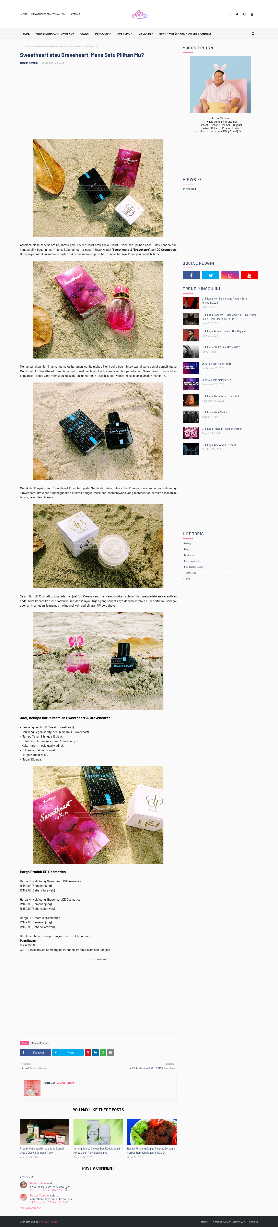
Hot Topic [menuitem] (123, 33)
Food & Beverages (193, 566)
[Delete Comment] (66, 1190)
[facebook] (230, 14)
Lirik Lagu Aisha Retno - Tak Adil (220, 396)
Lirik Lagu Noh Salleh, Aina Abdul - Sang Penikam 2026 (224, 300)
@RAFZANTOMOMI (48, 1221)
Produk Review (36, 46)
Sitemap (75, 14)
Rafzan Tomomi (29, 62)
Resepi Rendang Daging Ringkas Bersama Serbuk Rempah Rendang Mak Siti (151, 1150)
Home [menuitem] (26, 33)
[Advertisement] (100, 100)
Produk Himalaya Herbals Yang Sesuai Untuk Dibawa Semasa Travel (42, 1150)
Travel (187, 578)
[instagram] (244, 14)
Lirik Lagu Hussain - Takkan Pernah (221, 428)
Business (189, 555)
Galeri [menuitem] (84, 33)
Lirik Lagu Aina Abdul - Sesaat (218, 445)
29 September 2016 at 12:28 (47, 1190)
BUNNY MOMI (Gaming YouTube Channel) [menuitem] (185, 33)
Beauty (188, 543)
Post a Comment (30, 1208)
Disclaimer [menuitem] (146, 33)
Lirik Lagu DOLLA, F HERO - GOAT (220, 347)
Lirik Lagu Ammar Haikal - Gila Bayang (223, 331)
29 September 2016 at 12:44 (47, 1202)
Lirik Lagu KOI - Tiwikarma (216, 412)
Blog (186, 549)
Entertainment (191, 560)
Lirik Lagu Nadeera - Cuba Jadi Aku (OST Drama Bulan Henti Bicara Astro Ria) (229, 316)
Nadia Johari (38, 1183)
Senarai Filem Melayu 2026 (216, 379)
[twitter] (237, 14)
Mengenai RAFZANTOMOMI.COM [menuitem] (55, 33)
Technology (190, 572)
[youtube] (252, 14)
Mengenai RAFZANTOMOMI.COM (48, 14)
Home (24, 14)
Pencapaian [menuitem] (103, 33)
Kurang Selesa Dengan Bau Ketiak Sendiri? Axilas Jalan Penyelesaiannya (98, 1150)
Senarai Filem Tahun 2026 (216, 363)
